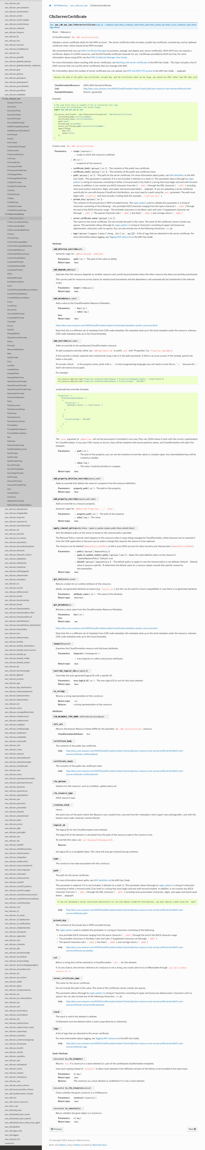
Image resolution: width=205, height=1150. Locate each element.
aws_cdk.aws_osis (12, 799)
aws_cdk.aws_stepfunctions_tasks (19, 1027)
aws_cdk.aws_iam (12, 99)
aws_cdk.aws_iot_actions (15, 538)
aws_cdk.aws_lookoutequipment (18, 691)
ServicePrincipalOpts (15, 469)
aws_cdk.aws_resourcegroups (17, 870)
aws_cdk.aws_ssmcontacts (16, 1011)
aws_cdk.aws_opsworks (15, 787)
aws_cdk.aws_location (14, 679)
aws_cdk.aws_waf (12, 1060)
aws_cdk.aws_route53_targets (17, 890)
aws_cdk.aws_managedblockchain (19, 712)
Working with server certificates (131, 62)
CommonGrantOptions (16, 258)
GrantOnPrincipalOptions (17, 294)
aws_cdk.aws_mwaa (13, 750)
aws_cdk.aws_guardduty (15, 90)
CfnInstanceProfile (14, 167)
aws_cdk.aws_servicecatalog (17, 961)
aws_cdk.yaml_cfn (12, 1139)
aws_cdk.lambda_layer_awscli (17, 1114)
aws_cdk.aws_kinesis (13, 604)
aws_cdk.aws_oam (12, 770)
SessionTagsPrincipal (15, 473)
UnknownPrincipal (14, 481)
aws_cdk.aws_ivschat (14, 588)
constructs (9, 1143)
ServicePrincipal (13, 465)
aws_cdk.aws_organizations (16, 795)
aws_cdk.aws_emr (12, 3)
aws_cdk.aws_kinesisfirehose (17, 621)
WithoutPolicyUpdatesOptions (19, 505)
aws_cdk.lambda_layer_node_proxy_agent (22, 1123)
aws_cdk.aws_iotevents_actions (18, 555)
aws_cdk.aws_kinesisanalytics (17, 609)
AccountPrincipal (13, 119)
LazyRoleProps (13, 370)
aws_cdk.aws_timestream (15, 1044)
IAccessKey (12, 310)
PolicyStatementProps (16, 421)
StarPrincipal (12, 477)
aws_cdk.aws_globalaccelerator (18, 61)
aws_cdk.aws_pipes (13, 820)
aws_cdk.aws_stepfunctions (17, 1023)
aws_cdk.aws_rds (12, 841)
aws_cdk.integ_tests (13, 1110)
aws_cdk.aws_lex (12, 667)
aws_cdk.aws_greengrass (15, 78)
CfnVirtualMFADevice (16, 250)
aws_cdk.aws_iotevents (15, 551)
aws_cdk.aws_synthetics (15, 1036)
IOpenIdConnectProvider (17, 338)
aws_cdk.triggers (12, 1135)
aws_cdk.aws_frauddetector (17, 49)
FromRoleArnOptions (15, 282)
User (9, 489)
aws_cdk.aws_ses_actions (15, 977)
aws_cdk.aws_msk (12, 745)
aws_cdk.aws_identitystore (16, 509)
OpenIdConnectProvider (17, 386)
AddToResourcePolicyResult (18, 131)
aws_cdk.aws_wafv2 (13, 1069)
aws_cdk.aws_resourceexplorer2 (18, 866)
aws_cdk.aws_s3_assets (15, 915)
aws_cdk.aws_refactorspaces (17, 853)
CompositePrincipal (15, 270)
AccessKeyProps (14, 111)
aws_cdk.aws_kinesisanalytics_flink (19, 613)
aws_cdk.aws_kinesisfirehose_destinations (23, 625)
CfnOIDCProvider (14, 182)
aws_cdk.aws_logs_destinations (18, 687)
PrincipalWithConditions (16, 433)
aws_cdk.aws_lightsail (14, 675)
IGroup (10, 326)
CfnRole (10, 198)
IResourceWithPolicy (15, 350)
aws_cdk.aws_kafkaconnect (16, 592)
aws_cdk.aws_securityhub (16, 957)
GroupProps (12, 306)
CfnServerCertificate (15, 214)
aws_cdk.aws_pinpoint (14, 812)
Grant (9, 286)
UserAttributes (13, 493)
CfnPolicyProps (13, 194)
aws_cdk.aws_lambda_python (17, 662)
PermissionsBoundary (15, 397)
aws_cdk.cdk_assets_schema (17, 1085)
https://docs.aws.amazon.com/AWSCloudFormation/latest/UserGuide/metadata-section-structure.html (106, 325)
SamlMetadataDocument (17, 449)
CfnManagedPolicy (14, 174)
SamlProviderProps (14, 461)
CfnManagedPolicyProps (17, 178)
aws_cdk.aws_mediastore (15, 733)
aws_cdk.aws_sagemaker (15, 936)
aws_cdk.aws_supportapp (16, 1031)
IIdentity (10, 330)
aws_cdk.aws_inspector (15, 517)
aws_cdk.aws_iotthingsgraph (17, 571)
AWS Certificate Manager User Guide (108, 57)
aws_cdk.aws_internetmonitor (17, 526)
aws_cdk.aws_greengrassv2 (16, 82)
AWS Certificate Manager (93, 51)
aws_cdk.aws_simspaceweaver (18, 990)
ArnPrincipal (12, 143)
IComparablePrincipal (15, 318)
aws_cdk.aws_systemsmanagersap (19, 1040)
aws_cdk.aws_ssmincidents (16, 1015)
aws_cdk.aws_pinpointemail (16, 816)
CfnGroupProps (13, 162)
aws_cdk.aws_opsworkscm (16, 791)
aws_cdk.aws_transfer (14, 1048)
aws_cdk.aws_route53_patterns (18, 886)
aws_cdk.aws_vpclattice (15, 1056)
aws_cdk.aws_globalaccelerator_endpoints (23, 66)
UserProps (11, 497)
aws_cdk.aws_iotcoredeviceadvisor (19, 546)
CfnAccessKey (13, 151)
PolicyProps (12, 413)
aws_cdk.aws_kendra (14, 596)
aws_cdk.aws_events (13, 16)
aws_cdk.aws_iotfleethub (15, 559)
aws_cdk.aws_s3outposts (15, 932)
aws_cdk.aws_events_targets (17, 20)
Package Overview (14, 103)
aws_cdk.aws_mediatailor (15, 737)
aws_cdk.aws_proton (14, 824)
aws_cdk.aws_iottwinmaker (16, 575)
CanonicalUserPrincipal (16, 147)
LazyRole (10, 365)
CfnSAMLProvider (14, 206)
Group (9, 302)
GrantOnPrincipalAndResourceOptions (22, 290)
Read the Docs (100, 1145)
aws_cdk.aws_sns (12, 994)
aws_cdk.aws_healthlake (15, 95)
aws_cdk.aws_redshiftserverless (18, 849)
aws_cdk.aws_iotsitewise (15, 567)
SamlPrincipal (12, 453)
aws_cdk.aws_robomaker (15, 874)
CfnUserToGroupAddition (17, 242)
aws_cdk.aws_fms (12, 41)
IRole (9, 354)
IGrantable (11, 322)
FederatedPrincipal (14, 278)
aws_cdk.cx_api (11, 1106)
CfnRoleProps (12, 202)
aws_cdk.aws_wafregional (16, 1065)
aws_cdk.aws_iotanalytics (15, 542)
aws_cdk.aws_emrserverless (16, 12)
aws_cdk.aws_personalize (15, 808)
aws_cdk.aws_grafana (14, 74)
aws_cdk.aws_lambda (14, 642)
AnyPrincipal (12, 135)
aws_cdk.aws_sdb (12, 949)
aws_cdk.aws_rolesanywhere (17, 878)
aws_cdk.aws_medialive (15, 725)
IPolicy (10, 342)
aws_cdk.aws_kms (12, 633)
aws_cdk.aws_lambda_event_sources (20, 650)
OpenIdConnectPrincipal (16, 381)
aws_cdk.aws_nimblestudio (16, 766)
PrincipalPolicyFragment (16, 429)
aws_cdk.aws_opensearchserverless (20, 778)
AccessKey (11, 107)
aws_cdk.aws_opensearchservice (18, 783)
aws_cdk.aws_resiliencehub (16, 861)
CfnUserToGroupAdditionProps (19, 246)
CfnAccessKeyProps (15, 154)
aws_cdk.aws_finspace (14, 32)
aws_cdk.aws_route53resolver (17, 903)
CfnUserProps (13, 238)
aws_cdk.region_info (13, 1131)
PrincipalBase (12, 425)
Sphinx (62, 1145)
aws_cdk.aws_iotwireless (15, 579)
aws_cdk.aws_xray (12, 1081)
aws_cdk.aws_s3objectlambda (17, 928)
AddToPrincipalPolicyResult (18, 127)
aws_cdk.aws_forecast (14, 45)
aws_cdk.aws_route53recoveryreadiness (22, 899)
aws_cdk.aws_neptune (14, 754)
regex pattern (139, 203)
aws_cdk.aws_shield (13, 982)
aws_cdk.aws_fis (12, 37)
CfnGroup (11, 159)
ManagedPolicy (13, 373)
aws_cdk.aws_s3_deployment (17, 920)
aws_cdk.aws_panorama (15, 803)
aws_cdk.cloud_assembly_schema (19, 1089)
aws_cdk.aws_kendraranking (17, 600)
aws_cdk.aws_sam (12, 940)
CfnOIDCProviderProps (16, 186)
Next (191, 1129)
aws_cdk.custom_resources (16, 1102)
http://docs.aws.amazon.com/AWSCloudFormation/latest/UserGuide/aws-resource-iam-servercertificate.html (137, 89)
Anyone (10, 139)
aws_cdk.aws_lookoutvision (16, 700)
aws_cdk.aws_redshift (14, 845)
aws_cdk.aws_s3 (12, 911)
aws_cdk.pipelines (12, 1127)
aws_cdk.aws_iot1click (14, 534)
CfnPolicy (11, 190)
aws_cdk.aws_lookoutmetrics (17, 696)
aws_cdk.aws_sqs (12, 1002)
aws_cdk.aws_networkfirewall (17, 758)
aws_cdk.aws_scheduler (15, 944)
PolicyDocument (13, 405)
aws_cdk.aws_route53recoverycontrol (21, 895)
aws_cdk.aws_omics (13, 774)
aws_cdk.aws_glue (12, 70)
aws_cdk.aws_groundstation (17, 86)
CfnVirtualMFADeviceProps (18, 254)
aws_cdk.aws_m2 (12, 704)
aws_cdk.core (10, 1098)
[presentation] (3, 99)
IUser (9, 362)
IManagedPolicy (13, 334)
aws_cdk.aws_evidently (14, 28)
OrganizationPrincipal (15, 393)
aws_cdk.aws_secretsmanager (17, 953)
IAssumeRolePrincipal (15, 314)
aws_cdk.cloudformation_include (19, 1094)
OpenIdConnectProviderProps (19, 389)
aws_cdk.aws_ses (12, 973)
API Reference (61, 5)
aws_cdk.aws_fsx (12, 53)
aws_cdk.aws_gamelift (14, 57)
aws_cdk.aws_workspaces (16, 1077)
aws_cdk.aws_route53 (14, 882)
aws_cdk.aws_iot (12, 530)
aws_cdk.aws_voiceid (14, 1052)
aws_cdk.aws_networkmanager (18, 762)
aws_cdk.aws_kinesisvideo (16, 629)
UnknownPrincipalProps (16, 485)
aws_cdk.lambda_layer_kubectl (18, 1119)
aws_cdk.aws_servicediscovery (18, 969)
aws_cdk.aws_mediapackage (17, 729)
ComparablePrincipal (15, 262)
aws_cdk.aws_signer (13, 986)
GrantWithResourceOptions (18, 298)
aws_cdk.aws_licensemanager (17, 671)
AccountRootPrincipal (15, 123)
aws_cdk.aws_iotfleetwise (15, 563)
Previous (57, 1129)
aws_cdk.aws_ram (12, 837)
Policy (9, 401)
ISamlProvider (12, 358)
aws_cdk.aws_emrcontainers (17, 8)
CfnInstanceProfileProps (17, 170)
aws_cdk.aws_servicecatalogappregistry (21, 965)
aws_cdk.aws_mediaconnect (17, 716)
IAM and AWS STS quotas (139, 71)
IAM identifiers (176, 175)
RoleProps (11, 441)
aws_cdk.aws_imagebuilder (16, 513)
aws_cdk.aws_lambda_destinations (19, 646)
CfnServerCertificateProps (17, 222)
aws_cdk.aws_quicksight (15, 832)
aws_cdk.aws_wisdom (14, 1073)
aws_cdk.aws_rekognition (15, 857)
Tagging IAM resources (120, 237)
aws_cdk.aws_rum (12, 907)
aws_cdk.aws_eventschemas (17, 24)
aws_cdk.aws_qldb (12, 828)
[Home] (50, 5)
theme (77, 1145)
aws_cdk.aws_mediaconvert (16, 721)
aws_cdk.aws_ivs (12, 584)
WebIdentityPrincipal (15, 501)
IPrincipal (11, 346)
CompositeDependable (16, 266)
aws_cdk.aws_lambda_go (15, 654)
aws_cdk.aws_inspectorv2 (16, 522)
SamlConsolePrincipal (15, 445)
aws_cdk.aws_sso (12, 1019)
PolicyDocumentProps (16, 409)
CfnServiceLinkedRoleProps (18, 230)
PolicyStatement (13, 417)
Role (9, 437)
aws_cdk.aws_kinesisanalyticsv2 (18, 617)
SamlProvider (12, 457)
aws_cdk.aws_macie (13, 708)
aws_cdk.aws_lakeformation (17, 638)
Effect (9, 274)
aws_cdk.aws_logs (12, 683)
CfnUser (10, 234)
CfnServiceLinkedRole (16, 226)
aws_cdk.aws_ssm (12, 1007)
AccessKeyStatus (14, 115)
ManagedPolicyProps (15, 378)
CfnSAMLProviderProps (16, 210)
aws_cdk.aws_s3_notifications (17, 924)
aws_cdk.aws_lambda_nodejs (17, 658)
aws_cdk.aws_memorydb (15, 741)
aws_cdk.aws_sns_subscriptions (18, 998)
